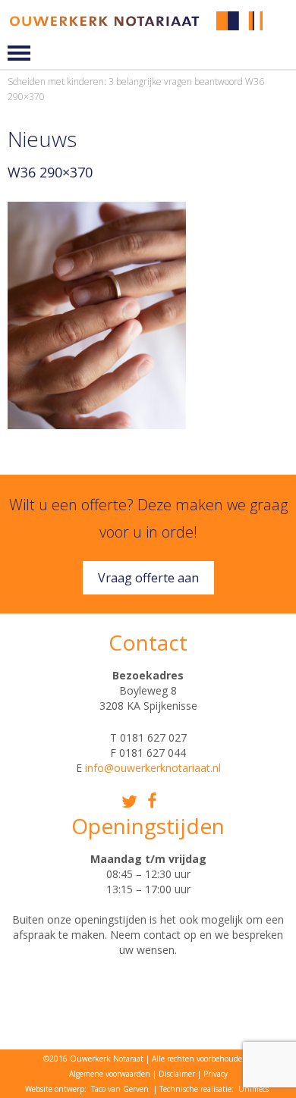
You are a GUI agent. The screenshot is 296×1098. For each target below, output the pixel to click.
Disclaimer (177, 1073)
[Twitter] (129, 801)
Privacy (215, 1073)
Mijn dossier (282, 21)
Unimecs (253, 1089)
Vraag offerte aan (148, 577)
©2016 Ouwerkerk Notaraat (93, 1058)
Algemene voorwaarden (109, 1073)
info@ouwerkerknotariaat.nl (153, 768)
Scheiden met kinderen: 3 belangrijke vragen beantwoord (125, 81)
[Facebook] (152, 800)
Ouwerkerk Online (282, 32)
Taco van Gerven (120, 1089)
